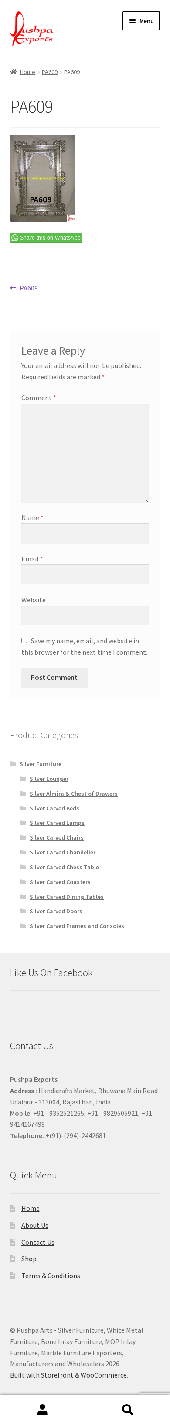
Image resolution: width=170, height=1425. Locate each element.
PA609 (50, 72)
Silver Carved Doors (56, 911)
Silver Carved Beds (54, 808)
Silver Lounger (49, 779)
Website (33, 599)
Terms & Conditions (50, 1275)
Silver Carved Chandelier (62, 852)
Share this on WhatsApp (50, 238)
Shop (29, 1258)
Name (32, 517)
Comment (38, 397)
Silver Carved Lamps (57, 823)
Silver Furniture (40, 764)
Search (127, 1410)
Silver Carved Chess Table (64, 867)
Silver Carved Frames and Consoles (77, 926)
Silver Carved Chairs (57, 837)
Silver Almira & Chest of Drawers (74, 793)
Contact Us (37, 1242)
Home (27, 72)
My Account (42, 1410)
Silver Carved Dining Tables (67, 897)
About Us (34, 1225)
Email (32, 558)
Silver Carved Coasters (60, 882)
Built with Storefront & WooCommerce (68, 1375)
